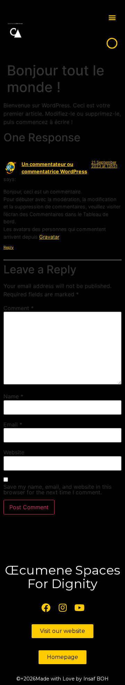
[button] (112, 17)
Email (12, 424)
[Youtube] (79, 607)
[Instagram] (62, 607)
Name (13, 396)
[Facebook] (45, 607)
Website (13, 452)
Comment (18, 308)
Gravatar (49, 237)
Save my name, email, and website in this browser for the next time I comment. (57, 489)
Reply (8, 247)
